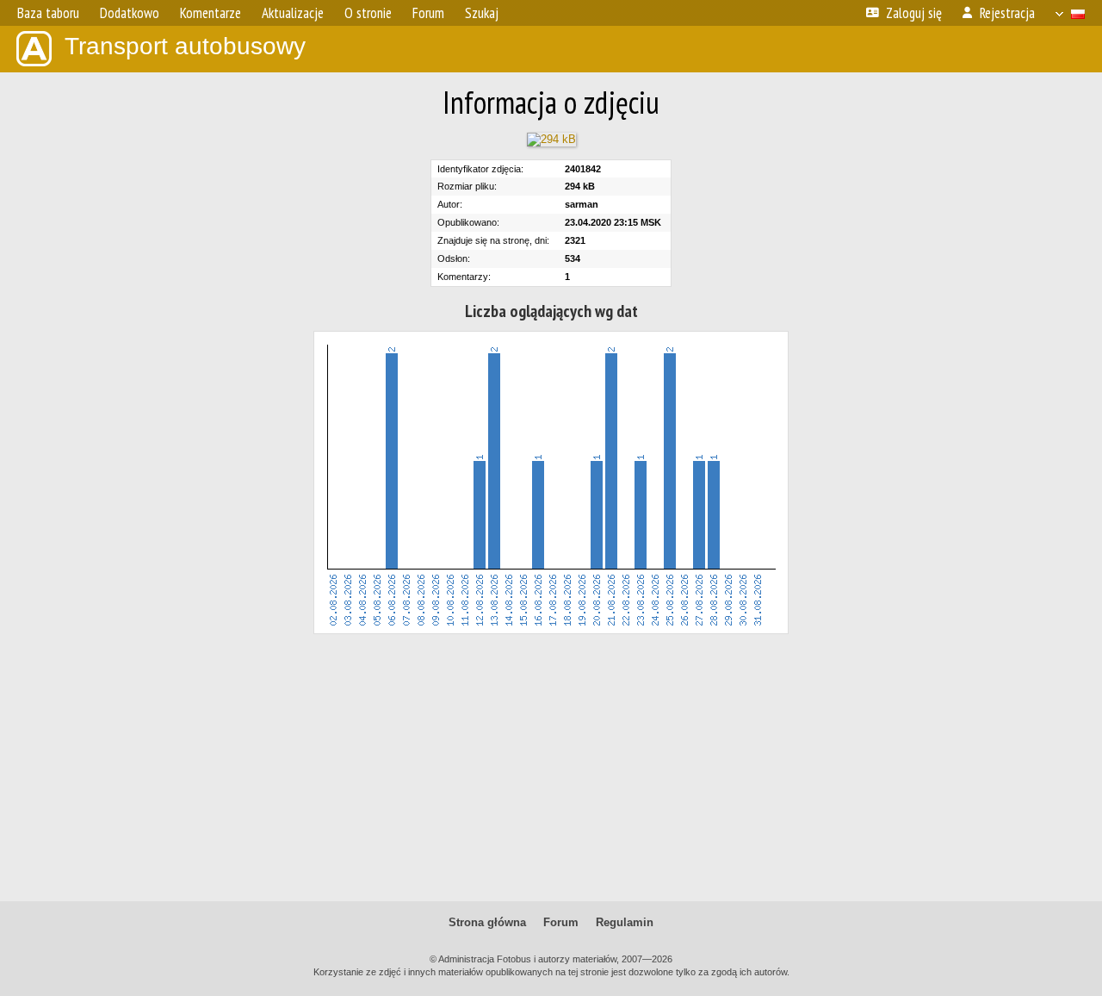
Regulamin (624, 922)
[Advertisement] (551, 767)
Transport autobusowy (185, 46)
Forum (561, 922)
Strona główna (487, 922)
